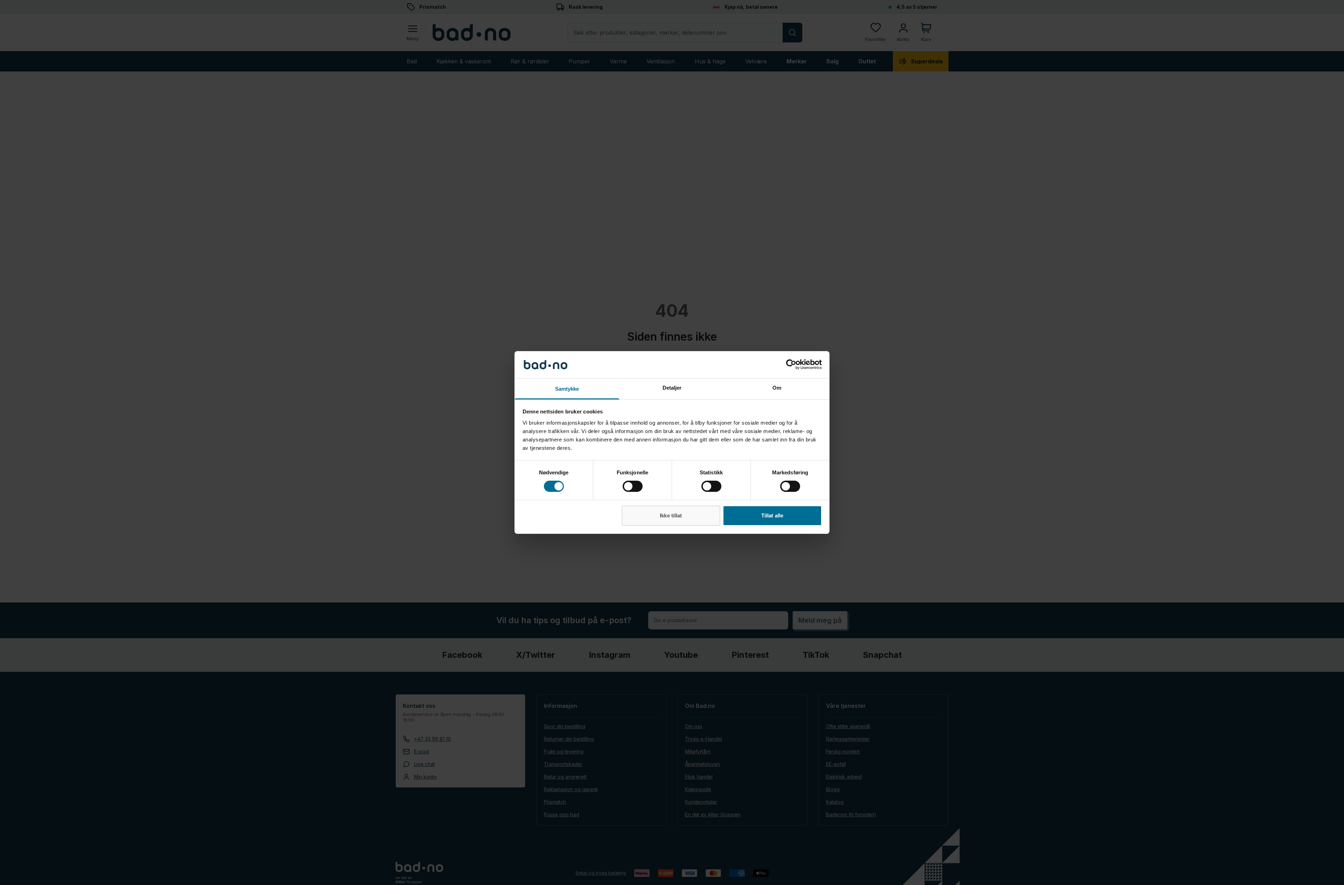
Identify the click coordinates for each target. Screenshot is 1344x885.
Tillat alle (772, 515)
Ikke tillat (671, 515)
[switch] (633, 486)
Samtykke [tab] (567, 389)
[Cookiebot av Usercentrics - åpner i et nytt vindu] (791, 364)
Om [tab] (776, 388)
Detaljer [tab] (672, 388)
